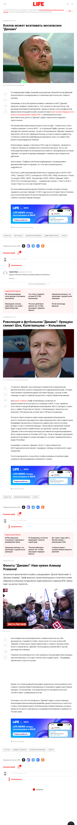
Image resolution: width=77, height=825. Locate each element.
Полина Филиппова (18, 488)
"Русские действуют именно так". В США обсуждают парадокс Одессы (36, 307)
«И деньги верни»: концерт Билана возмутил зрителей (62, 549)
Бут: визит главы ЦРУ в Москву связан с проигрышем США (61, 540)
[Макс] (28, 246)
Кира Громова (17, 227)
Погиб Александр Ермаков (58, 305)
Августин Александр (18, 741)
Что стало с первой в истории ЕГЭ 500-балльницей (36, 296)
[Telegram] (33, 246)
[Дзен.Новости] (24, 246)
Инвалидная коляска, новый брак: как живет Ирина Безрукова (14, 306)
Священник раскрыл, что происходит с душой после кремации (62, 296)
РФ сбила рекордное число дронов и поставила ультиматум (15, 296)
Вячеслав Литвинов (27, 227)
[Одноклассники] (43, 246)
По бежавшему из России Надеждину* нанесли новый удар (38, 540)
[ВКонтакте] (38, 246)
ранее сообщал (20, 400)
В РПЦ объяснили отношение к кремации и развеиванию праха (14, 540)
